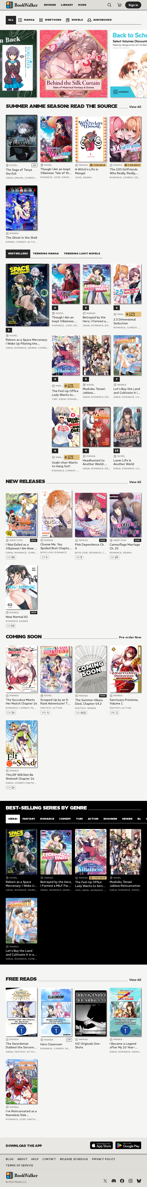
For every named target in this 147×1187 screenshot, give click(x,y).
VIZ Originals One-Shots (88, 1045)
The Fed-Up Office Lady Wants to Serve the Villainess (65, 393)
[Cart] (119, 5)
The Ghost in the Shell (21, 237)
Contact (49, 1159)
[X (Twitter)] (105, 1181)
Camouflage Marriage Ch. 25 (125, 546)
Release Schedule (74, 1159)
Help (35, 1159)
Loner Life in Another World (124, 462)
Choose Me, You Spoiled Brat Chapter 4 (55, 546)
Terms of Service (19, 1165)
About (22, 1159)
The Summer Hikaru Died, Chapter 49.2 (89, 702)
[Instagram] (130, 1181)
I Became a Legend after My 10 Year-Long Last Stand (123, 1045)
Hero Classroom (51, 1044)
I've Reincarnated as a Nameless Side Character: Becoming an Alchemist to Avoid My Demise (21, 1113)
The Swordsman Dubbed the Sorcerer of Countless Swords (20, 1045)
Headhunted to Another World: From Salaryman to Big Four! (96, 462)
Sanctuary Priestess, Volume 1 (124, 701)
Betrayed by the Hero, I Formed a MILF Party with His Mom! (96, 319)
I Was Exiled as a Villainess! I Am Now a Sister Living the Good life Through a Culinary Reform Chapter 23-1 (21, 546)
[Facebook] (122, 1181)
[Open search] (109, 5)
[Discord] (113, 1181)
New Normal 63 (17, 617)
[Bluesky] (139, 1181)
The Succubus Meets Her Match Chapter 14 (21, 701)
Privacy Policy (103, 1159)
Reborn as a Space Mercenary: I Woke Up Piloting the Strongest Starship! (26, 341)
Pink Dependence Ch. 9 (90, 546)
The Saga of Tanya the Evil (19, 171)
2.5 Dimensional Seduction (125, 321)
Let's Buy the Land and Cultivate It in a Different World (127, 391)
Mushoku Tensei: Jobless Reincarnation (94, 391)
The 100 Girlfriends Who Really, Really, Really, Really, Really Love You (124, 171)
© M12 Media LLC (16, 1182)
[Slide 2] (73, 63)
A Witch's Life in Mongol (86, 171)
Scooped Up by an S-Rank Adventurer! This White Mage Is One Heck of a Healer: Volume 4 (56, 701)
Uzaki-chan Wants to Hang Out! (65, 464)
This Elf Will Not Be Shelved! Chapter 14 (20, 776)
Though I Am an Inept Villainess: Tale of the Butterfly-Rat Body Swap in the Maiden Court (55, 171)
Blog (10, 1159)
